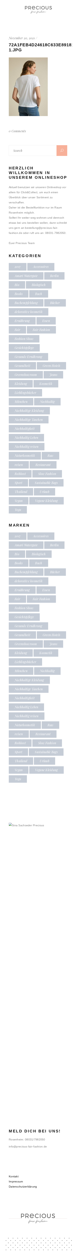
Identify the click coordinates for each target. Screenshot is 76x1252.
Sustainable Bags (46, 483)
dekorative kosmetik (28, 312)
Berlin (54, 276)
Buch (38, 294)
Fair (17, 330)
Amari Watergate (26, 276)
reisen (19, 465)
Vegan (19, 501)
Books (19, 294)
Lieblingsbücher (25, 393)
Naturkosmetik (25, 455)
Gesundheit (22, 366)
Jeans (53, 375)
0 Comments (17, 131)
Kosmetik (45, 384)
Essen (46, 321)
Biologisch (39, 285)
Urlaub (44, 492)
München (21, 402)
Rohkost (20, 474)
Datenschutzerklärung (23, 1186)
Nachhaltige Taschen (29, 420)
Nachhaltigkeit (24, 429)
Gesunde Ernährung (28, 357)
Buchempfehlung (26, 303)
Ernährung (22, 321)
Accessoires (41, 267)
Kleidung (21, 384)
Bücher (55, 303)
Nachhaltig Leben (26, 438)
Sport (18, 483)
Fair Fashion (41, 330)
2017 (18, 267)
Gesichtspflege (24, 348)
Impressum (16, 1181)
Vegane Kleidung (46, 501)
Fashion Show (24, 339)
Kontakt (14, 1176)
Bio (17, 285)
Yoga (18, 510)
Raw (51, 455)
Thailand (21, 492)
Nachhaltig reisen (27, 446)
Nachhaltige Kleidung (29, 411)
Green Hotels (51, 366)
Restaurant (43, 465)
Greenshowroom (26, 375)
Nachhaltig (47, 402)
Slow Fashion (47, 474)
